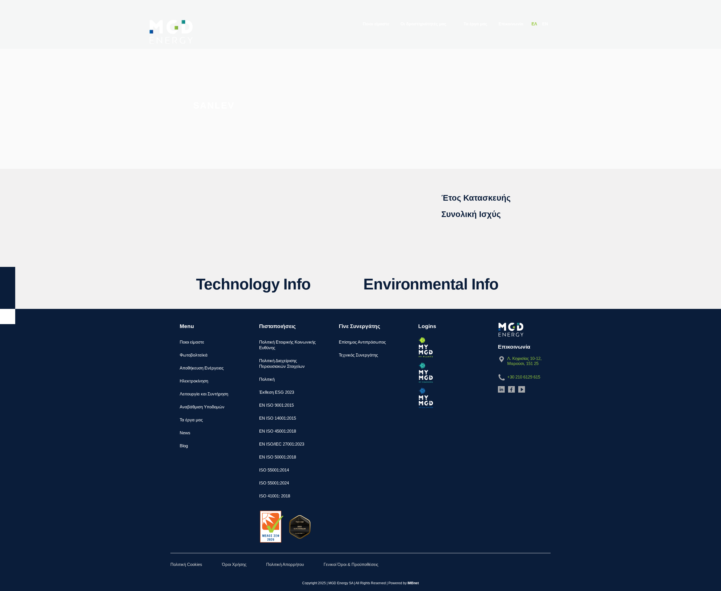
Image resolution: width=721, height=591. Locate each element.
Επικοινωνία (511, 23)
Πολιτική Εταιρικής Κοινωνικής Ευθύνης (287, 345)
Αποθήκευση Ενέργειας (202, 368)
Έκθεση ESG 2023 (276, 392)
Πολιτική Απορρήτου (285, 564)
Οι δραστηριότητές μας (424, 23)
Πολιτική (267, 379)
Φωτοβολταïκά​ (194, 355)
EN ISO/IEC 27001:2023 (281, 444)
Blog (184, 445)
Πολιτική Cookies (186, 564)
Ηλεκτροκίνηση (194, 380)
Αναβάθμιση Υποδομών (202, 406)
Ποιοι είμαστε (376, 23)
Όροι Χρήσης (234, 564)
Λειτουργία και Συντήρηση (204, 393)
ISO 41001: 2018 (274, 495)
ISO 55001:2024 (274, 483)
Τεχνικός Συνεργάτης (358, 355)
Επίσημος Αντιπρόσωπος (362, 342)
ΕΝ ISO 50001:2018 (277, 457)
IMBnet (413, 583)
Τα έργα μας (475, 23)
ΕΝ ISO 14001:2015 (277, 418)
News (185, 432)
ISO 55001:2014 (274, 470)
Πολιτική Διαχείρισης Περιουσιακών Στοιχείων (282, 363)
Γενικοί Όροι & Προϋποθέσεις (351, 564)
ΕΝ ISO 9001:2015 (276, 405)
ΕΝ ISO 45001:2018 (277, 431)
